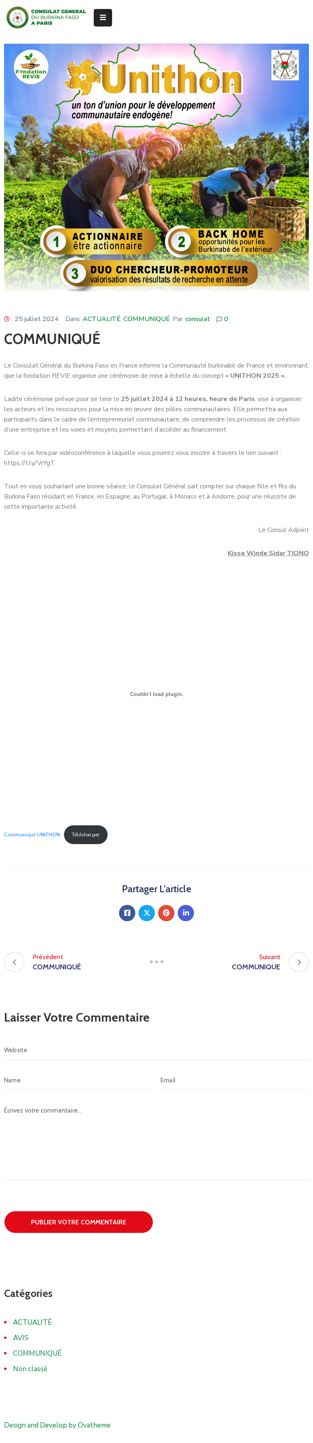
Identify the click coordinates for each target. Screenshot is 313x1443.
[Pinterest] (166, 913)
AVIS (21, 1338)
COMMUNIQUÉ (146, 319)
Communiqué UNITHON (32, 834)
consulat (197, 319)
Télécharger (86, 834)
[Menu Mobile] (103, 18)
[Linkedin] (186, 913)
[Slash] (156, 962)
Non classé (30, 1369)
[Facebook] (127, 913)
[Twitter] (147, 913)
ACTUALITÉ (102, 319)
